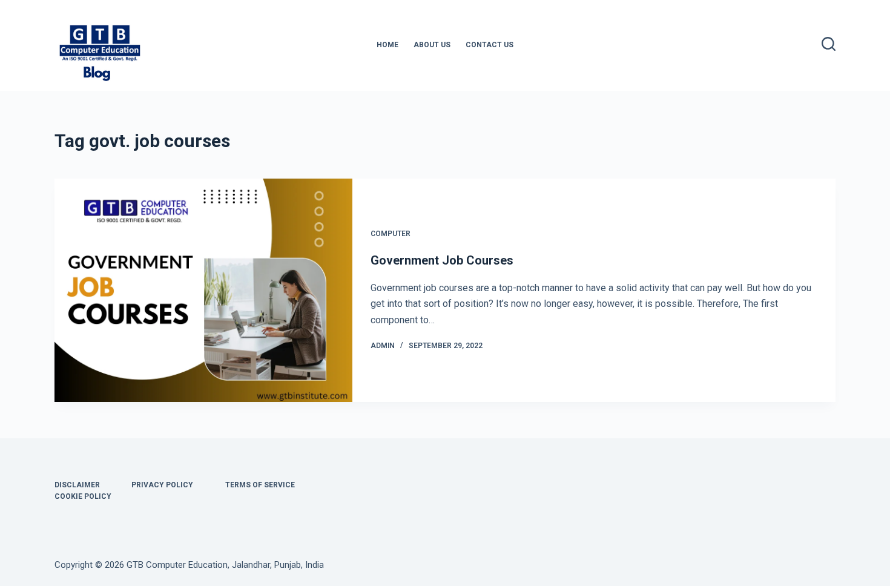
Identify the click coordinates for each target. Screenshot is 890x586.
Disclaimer (77, 485)
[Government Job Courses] (203, 290)
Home (387, 45)
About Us (432, 45)
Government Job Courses (442, 260)
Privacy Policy (162, 485)
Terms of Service (260, 485)
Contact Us (489, 45)
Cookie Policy (82, 496)
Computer (390, 233)
